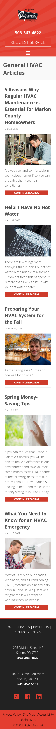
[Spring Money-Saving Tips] (28, 430)
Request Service (28, 42)
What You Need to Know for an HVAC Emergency (26, 520)
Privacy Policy (11, 714)
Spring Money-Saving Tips (21, 400)
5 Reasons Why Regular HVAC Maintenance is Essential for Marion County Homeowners (28, 105)
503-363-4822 (28, 33)
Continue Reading (31, 193)
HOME (9, 627)
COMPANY (22, 632)
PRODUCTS (41, 627)
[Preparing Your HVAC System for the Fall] (28, 349)
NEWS (37, 632)
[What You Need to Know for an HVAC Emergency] (28, 553)
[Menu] (28, 53)
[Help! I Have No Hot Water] (28, 241)
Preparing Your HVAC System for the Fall (24, 315)
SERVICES (23, 627)
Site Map (29, 714)
